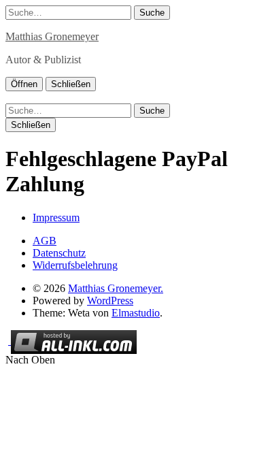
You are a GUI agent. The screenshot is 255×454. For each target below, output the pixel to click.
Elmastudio (136, 313)
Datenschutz (59, 253)
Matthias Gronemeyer (52, 36)
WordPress (110, 300)
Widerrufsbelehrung (75, 265)
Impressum (56, 217)
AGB (44, 240)
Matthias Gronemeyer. (115, 288)
